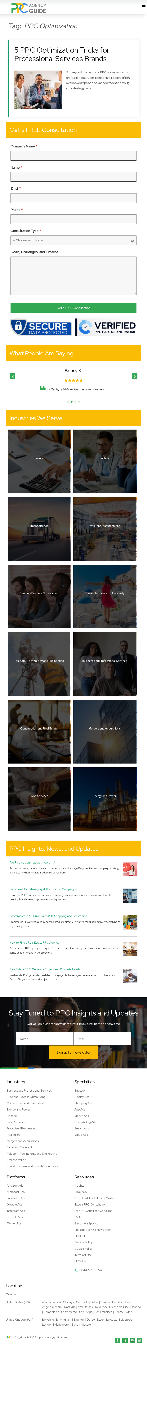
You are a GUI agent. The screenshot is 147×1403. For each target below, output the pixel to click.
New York (101, 1307)
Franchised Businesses (21, 1128)
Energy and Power (18, 1109)
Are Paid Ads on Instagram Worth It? (32, 862)
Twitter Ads (14, 1223)
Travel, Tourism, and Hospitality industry (32, 1166)
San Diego (86, 1312)
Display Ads (81, 1097)
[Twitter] (125, 1340)
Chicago (68, 1302)
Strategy (80, 1091)
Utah (129, 1312)
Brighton (79, 1320)
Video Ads (81, 1135)
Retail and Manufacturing (22, 1147)
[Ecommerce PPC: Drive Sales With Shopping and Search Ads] (130, 922)
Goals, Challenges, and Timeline (34, 252)
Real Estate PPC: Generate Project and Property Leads (45, 969)
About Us (80, 1192)
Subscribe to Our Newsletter (92, 1230)
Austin (57, 1302)
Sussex (86, 1325)
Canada (11, 1294)
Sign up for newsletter (73, 1052)
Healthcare (13, 1135)
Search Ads (81, 1128)
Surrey (76, 1325)
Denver (105, 1302)
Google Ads (14, 1204)
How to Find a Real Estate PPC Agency (34, 943)
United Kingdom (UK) (19, 1320)
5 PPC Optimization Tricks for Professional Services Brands (61, 54)
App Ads (79, 1109)
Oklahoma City (118, 1307)
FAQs (77, 1217)
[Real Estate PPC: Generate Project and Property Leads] (130, 975)
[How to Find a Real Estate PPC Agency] (130, 949)
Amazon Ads (15, 1186)
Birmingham (63, 1320)
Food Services (16, 1122)
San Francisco (104, 1312)
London (47, 1325)
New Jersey (85, 1307)
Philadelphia (51, 1312)
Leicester (112, 1320)
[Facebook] (117, 1340)
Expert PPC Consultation (90, 1204)
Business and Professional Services (29, 1091)
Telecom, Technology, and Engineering (32, 1154)
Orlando (135, 1307)
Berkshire (48, 1320)
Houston (117, 1302)
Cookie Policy (83, 1249)
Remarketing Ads (85, 1122)
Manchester (62, 1325)
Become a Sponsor (87, 1223)
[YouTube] (132, 1340)
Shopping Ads (83, 1103)
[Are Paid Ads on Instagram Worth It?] (130, 869)
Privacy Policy (83, 1242)
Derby (91, 1320)
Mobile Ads (81, 1116)
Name (16, 167)
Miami (58, 1307)
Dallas (94, 1302)
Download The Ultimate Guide (94, 1198)
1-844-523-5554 (90, 1270)
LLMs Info (80, 1261)
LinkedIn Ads (15, 1217)
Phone (17, 209)
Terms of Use (83, 1255)
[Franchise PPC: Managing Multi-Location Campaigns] (130, 895)
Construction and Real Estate (25, 1103)
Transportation (16, 1160)
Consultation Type (26, 230)
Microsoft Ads (15, 1192)
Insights (79, 1186)
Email (16, 188)
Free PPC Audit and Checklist (93, 1211)
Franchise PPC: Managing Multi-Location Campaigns (43, 889)
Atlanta (46, 1302)
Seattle (119, 1312)
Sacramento (69, 1312)
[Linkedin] (139, 1340)
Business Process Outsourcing (26, 1097)
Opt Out (79, 1236)
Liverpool (127, 1320)
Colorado (82, 1302)
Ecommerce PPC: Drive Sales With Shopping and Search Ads (48, 916)
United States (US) (18, 1302)
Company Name (24, 146)
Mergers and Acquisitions (23, 1141)
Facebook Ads (16, 1198)
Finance (12, 1116)
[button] (134, 376)
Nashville (70, 1307)
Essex (100, 1320)
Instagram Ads (16, 1211)
